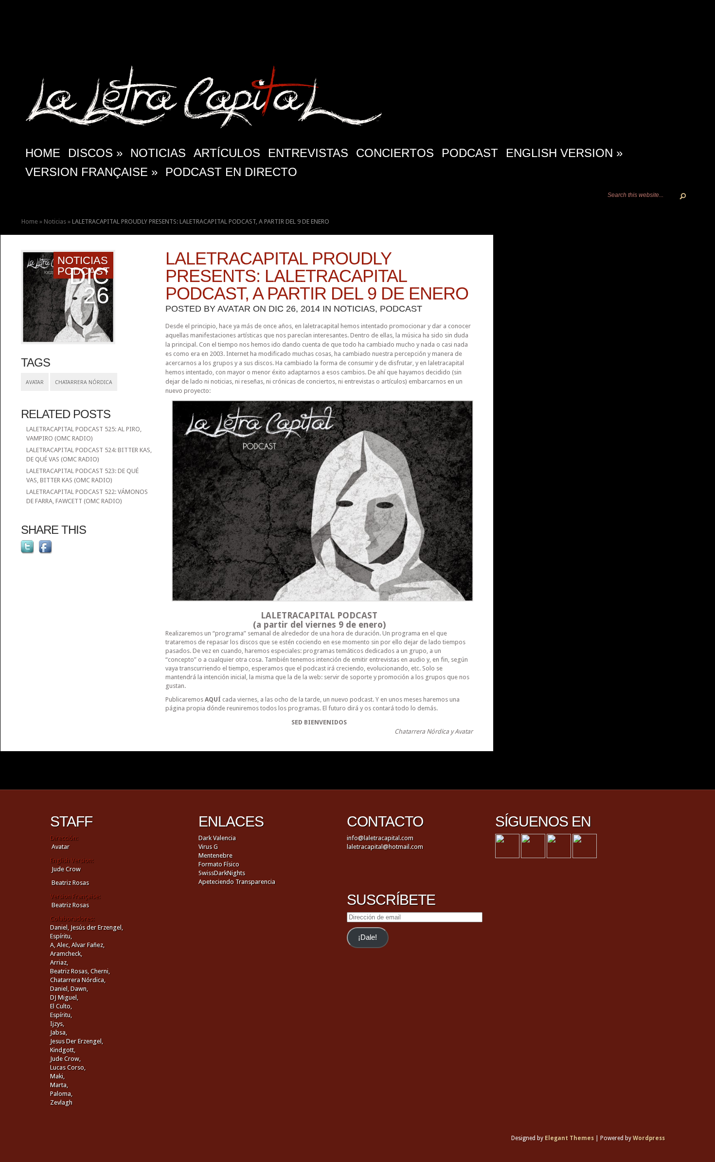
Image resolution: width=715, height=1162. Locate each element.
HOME (42, 152)
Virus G (208, 846)
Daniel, (59, 927)
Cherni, (100, 971)
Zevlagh (61, 1102)
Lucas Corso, (68, 1067)
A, (52, 945)
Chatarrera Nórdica (83, 382)
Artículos (227, 152)
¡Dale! (367, 937)
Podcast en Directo (231, 171)
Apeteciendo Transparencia (236, 881)
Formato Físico (218, 864)
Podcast (470, 152)
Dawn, (78, 988)
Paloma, (61, 1093)
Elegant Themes (569, 1138)
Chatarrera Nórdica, (78, 980)
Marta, (59, 1085)
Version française (91, 171)
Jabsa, (58, 1032)
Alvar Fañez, (88, 945)
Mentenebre (215, 855)
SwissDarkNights (221, 873)
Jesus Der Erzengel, (76, 1041)
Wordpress (649, 1138)
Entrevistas (308, 152)
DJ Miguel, (64, 997)
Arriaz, (59, 962)
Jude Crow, (65, 1058)
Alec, (63, 945)
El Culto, (61, 1006)
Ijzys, (57, 1023)
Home (29, 221)
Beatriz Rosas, (70, 971)
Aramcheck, (66, 953)
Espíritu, (61, 936)
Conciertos (395, 152)
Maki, (57, 1076)
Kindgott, (62, 1050)
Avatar (35, 382)
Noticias (158, 152)
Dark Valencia (217, 838)
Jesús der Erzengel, (97, 927)
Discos (95, 152)
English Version (564, 152)
